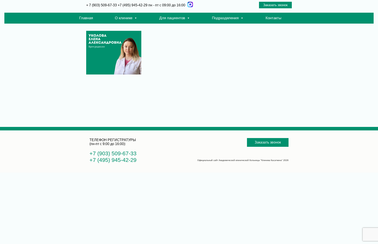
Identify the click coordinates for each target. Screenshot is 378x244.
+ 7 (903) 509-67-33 (102, 5)
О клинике (123, 18)
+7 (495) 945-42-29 (132, 5)
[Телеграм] (190, 4)
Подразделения (225, 18)
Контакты (273, 18)
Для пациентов (172, 18)
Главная (86, 18)
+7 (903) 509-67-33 (112, 153)
